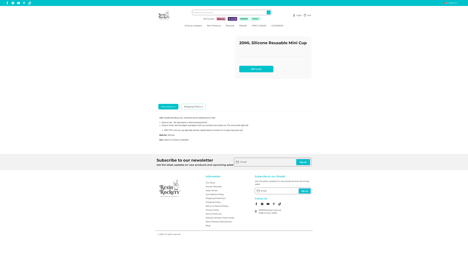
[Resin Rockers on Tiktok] (30, 3)
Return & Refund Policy (217, 206)
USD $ (451, 3)
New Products (214, 25)
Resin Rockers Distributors (219, 222)
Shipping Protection (215, 198)
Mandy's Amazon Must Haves (220, 218)
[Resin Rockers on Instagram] (13, 3)
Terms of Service (214, 214)
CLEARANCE (277, 25)
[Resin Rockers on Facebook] (7, 3)
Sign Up (303, 162)
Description (167, 106)
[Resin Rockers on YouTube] (18, 3)
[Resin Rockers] (164, 15)
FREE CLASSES (259, 25)
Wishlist (243, 25)
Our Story (210, 183)
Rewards (230, 25)
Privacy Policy (212, 210)
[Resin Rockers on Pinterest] (24, 3)
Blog (208, 225)
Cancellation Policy (215, 194)
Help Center (212, 190)
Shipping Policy (193, 106)
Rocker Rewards (214, 186)
